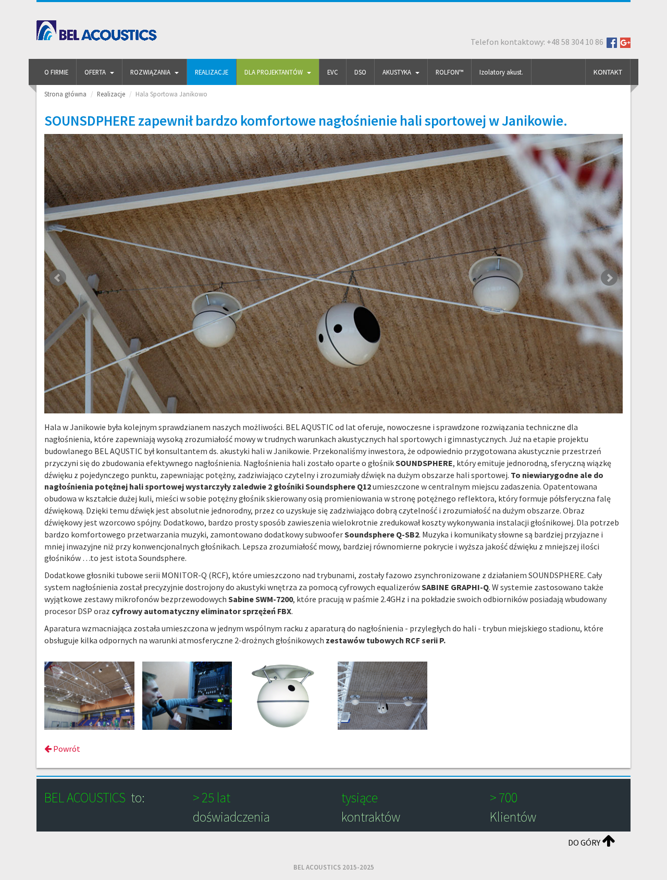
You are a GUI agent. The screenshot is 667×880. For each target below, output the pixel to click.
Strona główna (65, 94)
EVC (332, 72)
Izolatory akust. (501, 72)
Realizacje (111, 94)
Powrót (66, 748)
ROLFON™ (449, 72)
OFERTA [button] (95, 72)
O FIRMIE (56, 72)
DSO (360, 72)
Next (609, 278)
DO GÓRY (585, 842)
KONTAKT (608, 72)
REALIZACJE (211, 72)
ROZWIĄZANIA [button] (150, 72)
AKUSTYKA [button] (396, 72)
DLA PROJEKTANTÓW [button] (273, 72)
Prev (58, 278)
